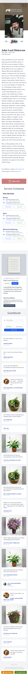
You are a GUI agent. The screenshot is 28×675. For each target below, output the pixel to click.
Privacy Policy (10, 668)
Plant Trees (19, 207)
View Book (7, 283)
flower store (18, 171)
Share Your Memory (9, 305)
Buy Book (15, 283)
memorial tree (19, 169)
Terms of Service (18, 668)
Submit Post (14, 330)
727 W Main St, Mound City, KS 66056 (15, 204)
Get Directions (8, 207)
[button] (14, 403)
